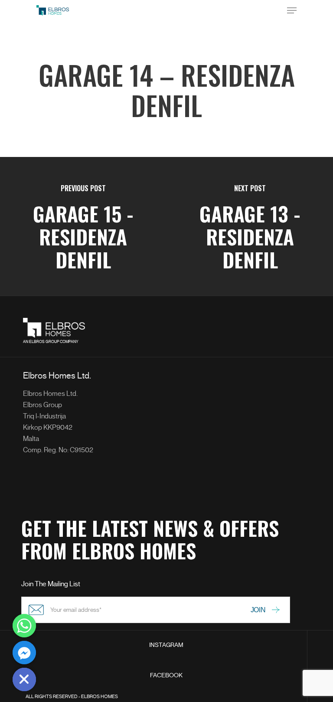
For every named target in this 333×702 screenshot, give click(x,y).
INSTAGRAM (166, 645)
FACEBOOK (166, 675)
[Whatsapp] (24, 625)
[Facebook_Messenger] (24, 652)
